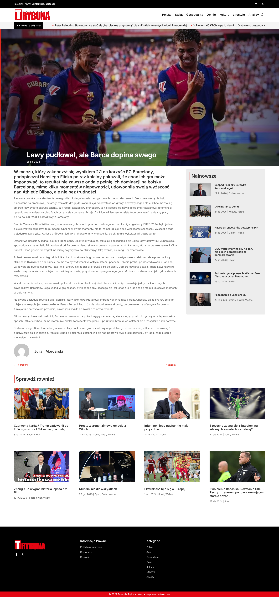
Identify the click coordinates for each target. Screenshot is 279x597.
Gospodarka (194, 14)
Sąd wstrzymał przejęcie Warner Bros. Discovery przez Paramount (237, 275)
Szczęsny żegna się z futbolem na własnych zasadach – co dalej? (234, 427)
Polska (166, 14)
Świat (179, 14)
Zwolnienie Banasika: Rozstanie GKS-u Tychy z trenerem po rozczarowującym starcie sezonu (237, 492)
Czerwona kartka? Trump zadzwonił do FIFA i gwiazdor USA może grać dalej (41, 427)
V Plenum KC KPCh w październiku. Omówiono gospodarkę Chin (142, 25)
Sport (30, 434)
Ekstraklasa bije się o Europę (164, 489)
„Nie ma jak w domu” (227, 206)
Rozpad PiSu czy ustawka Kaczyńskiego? (230, 186)
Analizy (253, 14)
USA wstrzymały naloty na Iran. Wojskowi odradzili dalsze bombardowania (233, 251)
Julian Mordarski (48, 351)
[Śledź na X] (262, 3)
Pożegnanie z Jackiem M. (230, 294)
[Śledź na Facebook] (256, 3)
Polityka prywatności (91, 547)
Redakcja (85, 557)
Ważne (240, 193)
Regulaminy (86, 552)
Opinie (211, 14)
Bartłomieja (38, 3)
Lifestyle (239, 14)
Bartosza (50, 3)
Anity (27, 3)
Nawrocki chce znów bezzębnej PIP (236, 227)
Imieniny (18, 3)
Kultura (224, 14)
